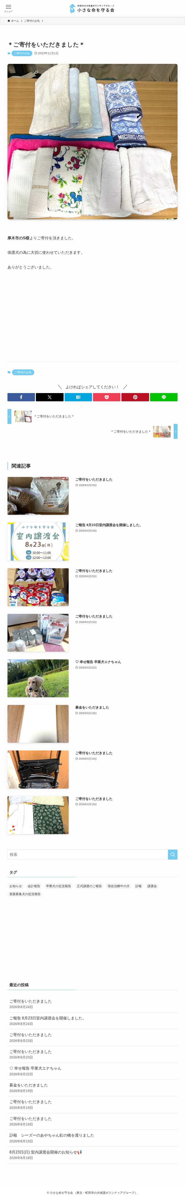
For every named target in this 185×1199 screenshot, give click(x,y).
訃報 (138, 886)
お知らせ (15, 886)
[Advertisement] (92, 320)
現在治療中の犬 (119, 886)
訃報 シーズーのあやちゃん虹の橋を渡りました (51, 1138)
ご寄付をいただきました (30, 1004)
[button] (21, 397)
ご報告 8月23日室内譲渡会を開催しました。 (47, 1021)
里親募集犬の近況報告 (25, 894)
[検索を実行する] (173, 855)
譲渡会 (152, 886)
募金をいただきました (28, 1088)
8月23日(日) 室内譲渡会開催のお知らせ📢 (45, 1155)
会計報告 (34, 886)
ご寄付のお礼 (22, 53)
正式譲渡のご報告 (89, 886)
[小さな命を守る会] (92, 8)
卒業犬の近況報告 (58, 886)
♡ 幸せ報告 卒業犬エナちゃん (35, 1071)
